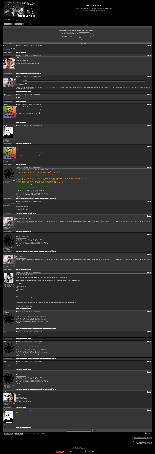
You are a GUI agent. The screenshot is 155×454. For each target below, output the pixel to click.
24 (16, 20)
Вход (104, 11)
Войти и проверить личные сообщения (94, 11)
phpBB (75, 448)
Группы (97, 10)
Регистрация (102, 10)
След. (21, 20)
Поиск (86, 10)
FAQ (83, 10)
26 (19, 20)
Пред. (10, 20)
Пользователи (92, 10)
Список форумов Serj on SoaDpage (33, 24)
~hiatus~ (7, 19)
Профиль (84, 11)
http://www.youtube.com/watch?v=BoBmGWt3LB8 (27, 346)
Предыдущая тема (138, 26)
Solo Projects (45, 24)
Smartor (80, 447)
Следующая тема (147, 26)
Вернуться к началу (7, 52)
